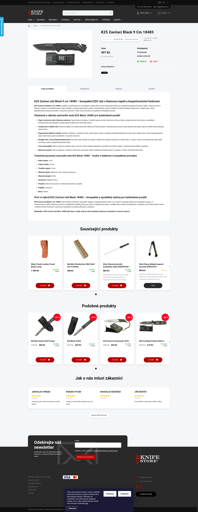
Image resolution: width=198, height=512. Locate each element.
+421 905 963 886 (145, 481)
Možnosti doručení (143, 56)
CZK (163, 3)
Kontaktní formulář (146, 494)
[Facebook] (137, 486)
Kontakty (111, 2)
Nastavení (72, 508)
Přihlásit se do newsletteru (85, 457)
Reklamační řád (88, 2)
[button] (95, 294)
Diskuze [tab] (119, 89)
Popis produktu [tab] (47, 89)
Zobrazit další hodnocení (99, 415)
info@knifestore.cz (146, 477)
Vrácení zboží (100, 2)
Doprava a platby (58, 2)
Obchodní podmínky (73, 2)
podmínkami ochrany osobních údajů (106, 451)
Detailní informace (107, 66)
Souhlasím (124, 494)
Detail (153, 285)
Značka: (147, 40)
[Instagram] (141, 486)
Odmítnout (110, 494)
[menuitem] (31, 20)
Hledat (110, 13)
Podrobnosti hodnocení (131, 39)
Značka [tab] (152, 89)
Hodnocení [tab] (84, 89)
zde (86, 503)
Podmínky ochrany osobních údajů (39, 2)
